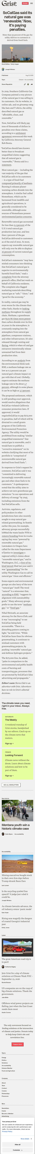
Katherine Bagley (10, 967)
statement (6, 165)
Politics (4, 1060)
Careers (4, 1091)
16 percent (7, 252)
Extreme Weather (7, 1068)
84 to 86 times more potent (18, 319)
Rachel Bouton (6, 982)
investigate (18, 552)
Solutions (5, 1063)
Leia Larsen (5, 885)
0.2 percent (19, 225)
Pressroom (5, 1096)
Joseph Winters (10, 69)
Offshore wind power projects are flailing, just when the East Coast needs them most (17, 1006)
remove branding (10, 536)
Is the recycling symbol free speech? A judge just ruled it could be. (15, 894)
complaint (7, 277)
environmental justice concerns (17, 216)
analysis (21, 360)
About (4, 1083)
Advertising (5, 1116)
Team (3, 1085)
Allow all (17, 1144)
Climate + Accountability (26, 79)
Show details (25, 1139)
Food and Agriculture (8, 1071)
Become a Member (7, 1113)
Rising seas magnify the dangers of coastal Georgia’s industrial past (17, 921)
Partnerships (6, 1093)
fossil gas (14, 608)
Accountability (19, 834)
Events (4, 1111)
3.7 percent (25, 390)
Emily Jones (5, 927)
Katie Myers (9, 834)
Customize (16, 1150)
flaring (5, 345)
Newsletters (5, 1108)
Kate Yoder (5, 912)
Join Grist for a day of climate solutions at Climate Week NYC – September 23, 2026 (17, 976)
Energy (4, 1057)
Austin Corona (6, 1012)
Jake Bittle (5, 997)
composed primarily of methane (17, 183)
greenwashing (13, 569)
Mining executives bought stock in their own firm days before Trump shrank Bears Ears (17, 878)
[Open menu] (31, 3)
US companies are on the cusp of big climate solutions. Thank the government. (17, 991)
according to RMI (10, 594)
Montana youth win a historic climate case (16, 826)
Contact (4, 1088)
